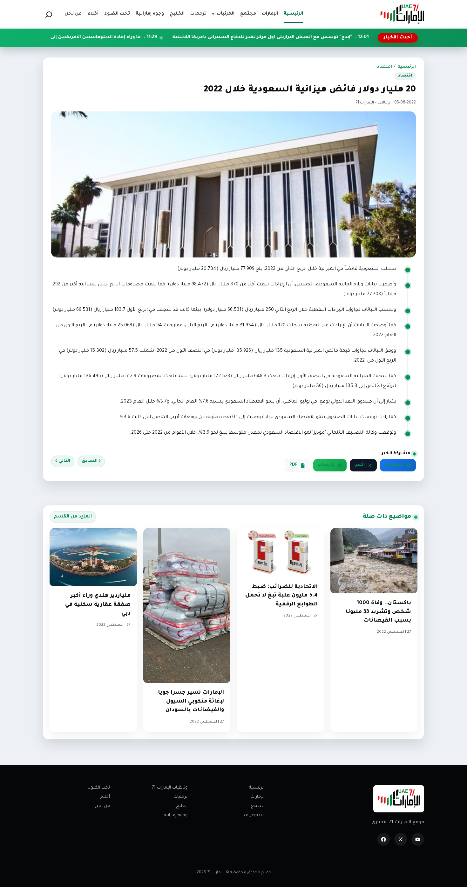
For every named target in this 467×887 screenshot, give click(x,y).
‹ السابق (91, 461)
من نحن (102, 806)
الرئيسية (406, 67)
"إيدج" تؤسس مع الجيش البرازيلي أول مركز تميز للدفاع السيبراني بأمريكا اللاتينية (307, 37)
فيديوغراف (254, 815)
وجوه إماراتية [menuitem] (150, 14)
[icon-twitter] (400, 839)
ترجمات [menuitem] (198, 14)
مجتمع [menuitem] (248, 14)
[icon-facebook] (383, 839)
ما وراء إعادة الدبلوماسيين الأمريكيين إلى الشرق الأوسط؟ (121, 37)
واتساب (326, 465)
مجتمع (258, 806)
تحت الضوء (99, 787)
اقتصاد (384, 67)
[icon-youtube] (417, 839)
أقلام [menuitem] (92, 14)
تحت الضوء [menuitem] (117, 14)
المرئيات (223, 14)
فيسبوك (394, 465)
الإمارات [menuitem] (270, 14)
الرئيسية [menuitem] (293, 14)
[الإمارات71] (402, 14)
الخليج (181, 806)
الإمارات (258, 797)
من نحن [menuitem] (73, 14)
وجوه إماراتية (175, 815)
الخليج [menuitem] (177, 14)
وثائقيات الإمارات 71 (169, 787)
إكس (359, 465)
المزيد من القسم (73, 516)
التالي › (62, 461)
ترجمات (180, 797)
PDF (293, 465)
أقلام (105, 797)
